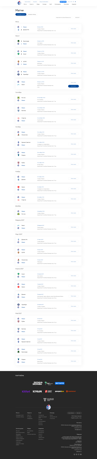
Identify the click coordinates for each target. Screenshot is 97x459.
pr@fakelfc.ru (79, 451)
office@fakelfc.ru (78, 429)
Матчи (25, 4)
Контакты (41, 424)
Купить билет (73, 86)
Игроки (51, 415)
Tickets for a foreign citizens (20, 444)
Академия (74, 4)
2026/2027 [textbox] (77, 17)
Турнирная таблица (32, 14)
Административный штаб (43, 417)
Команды (40, 435)
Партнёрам (66, 4)
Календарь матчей (19, 415)
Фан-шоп (18, 430)
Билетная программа (20, 432)
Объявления (29, 418)
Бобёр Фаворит (19, 440)
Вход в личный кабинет (44, 1)
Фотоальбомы (30, 430)
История (40, 419)
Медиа (38, 4)
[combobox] (64, 17)
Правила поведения (20, 438)
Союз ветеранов (42, 421)
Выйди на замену (19, 437)
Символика (18, 442)
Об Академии (41, 430)
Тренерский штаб (53, 416)
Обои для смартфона (31, 434)
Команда (44, 4)
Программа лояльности (18, 435)
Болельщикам (58, 4)
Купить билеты (27, 1)
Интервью (29, 416)
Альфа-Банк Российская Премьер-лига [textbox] (63, 17)
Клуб (51, 4)
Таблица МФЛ (41, 437)
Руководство (41, 415)
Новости (31, 4)
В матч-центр (73, 28)
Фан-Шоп (35, 1)
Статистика (52, 418)
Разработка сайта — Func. (76, 417)
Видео (28, 432)
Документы (41, 439)
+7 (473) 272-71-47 (78, 427)
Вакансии (40, 423)
